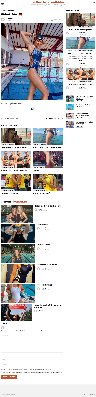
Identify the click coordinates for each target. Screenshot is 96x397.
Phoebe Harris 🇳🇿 (44, 285)
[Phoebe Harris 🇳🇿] (18, 293)
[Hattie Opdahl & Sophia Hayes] (17, 214)
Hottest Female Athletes (48, 2)
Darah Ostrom (43, 244)
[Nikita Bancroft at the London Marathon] (16, 312)
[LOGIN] (94, 3)
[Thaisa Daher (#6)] (48, 182)
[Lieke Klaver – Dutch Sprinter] (16, 136)
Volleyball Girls (7, 167)
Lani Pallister (42, 224)
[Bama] (48, 159)
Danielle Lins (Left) (9, 193)
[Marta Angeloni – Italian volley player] (70, 124)
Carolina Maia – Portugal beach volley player (84, 114)
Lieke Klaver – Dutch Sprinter (14, 147)
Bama (36, 170)
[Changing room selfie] (18, 273)
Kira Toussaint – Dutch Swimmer (84, 106)
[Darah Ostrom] (18, 253)
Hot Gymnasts (39, 167)
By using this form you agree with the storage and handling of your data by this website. (32, 372)
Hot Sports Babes (8, 144)
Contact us (91, 394)
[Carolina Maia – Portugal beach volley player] (70, 116)
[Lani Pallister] (18, 233)
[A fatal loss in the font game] (16, 159)
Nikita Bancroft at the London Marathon (47, 306)
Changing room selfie (47, 264)
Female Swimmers (19, 202)
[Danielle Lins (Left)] (16, 182)
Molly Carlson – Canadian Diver (47, 147)
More (80, 60)
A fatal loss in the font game (14, 170)
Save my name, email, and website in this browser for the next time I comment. (27, 369)
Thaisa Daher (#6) (41, 193)
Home (84, 394)
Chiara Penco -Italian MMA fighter (85, 97)
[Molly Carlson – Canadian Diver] (48, 136)
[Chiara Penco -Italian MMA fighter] (70, 99)
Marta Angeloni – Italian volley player (84, 123)
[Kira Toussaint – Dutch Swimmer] (70, 107)
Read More (79, 100)
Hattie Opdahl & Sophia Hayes (48, 206)
